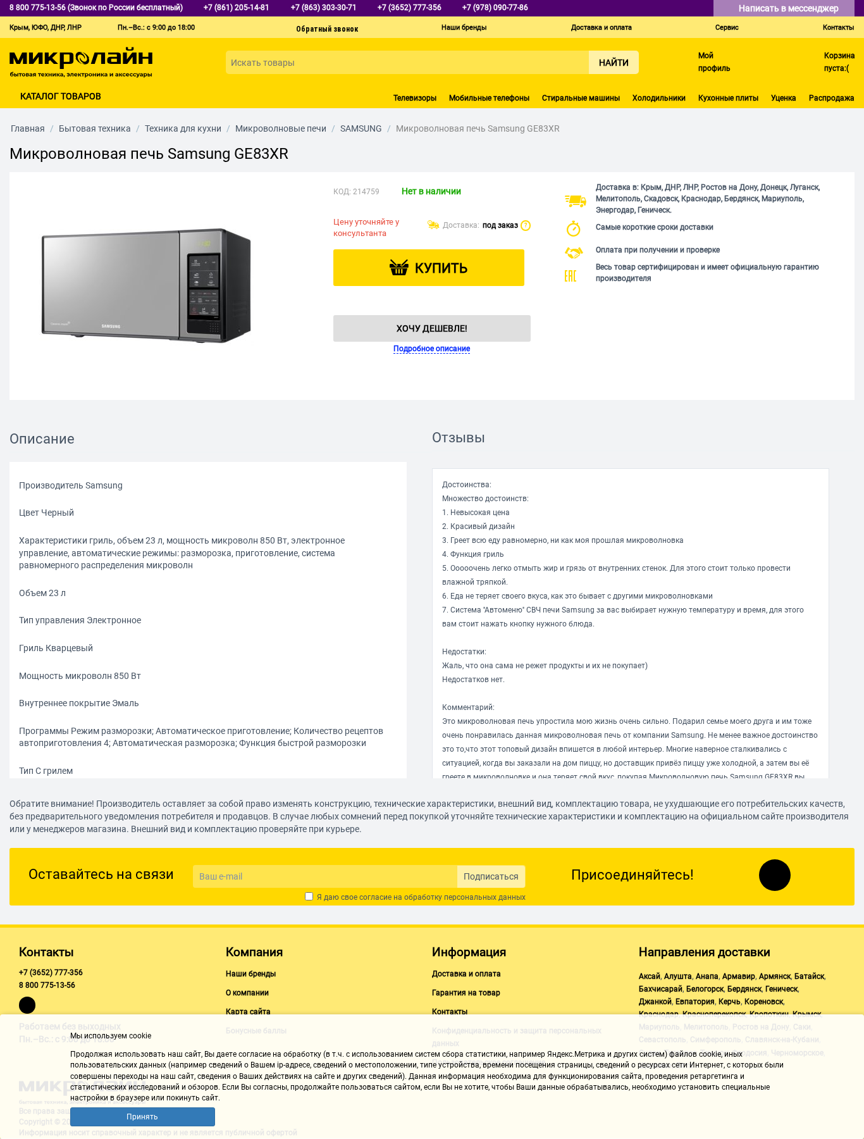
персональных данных (485, 897)
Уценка (783, 98)
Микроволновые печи (280, 128)
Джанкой (655, 1001)
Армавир (738, 976)
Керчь (730, 1001)
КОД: (342, 191)
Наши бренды (464, 27)
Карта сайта (248, 1011)
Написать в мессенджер (790, 8)
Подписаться (491, 876)
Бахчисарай (660, 989)
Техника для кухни (183, 128)
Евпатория (695, 1001)
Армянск (775, 976)
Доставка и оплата (601, 27)
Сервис (727, 27)
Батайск (809, 976)
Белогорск (705, 989)
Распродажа (832, 98)
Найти (614, 63)
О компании (247, 992)
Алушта (678, 976)
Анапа (707, 976)
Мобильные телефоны (489, 98)
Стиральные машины (581, 98)
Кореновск (763, 1001)
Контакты (839, 27)
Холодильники (659, 98)
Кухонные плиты (728, 98)
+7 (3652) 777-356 (51, 972)
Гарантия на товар (466, 992)
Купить (441, 268)
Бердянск (744, 989)
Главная (28, 128)
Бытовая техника (95, 128)
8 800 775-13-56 (47, 985)
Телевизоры (414, 98)
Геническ (781, 989)
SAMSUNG (361, 128)
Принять (142, 1116)
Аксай (649, 976)
